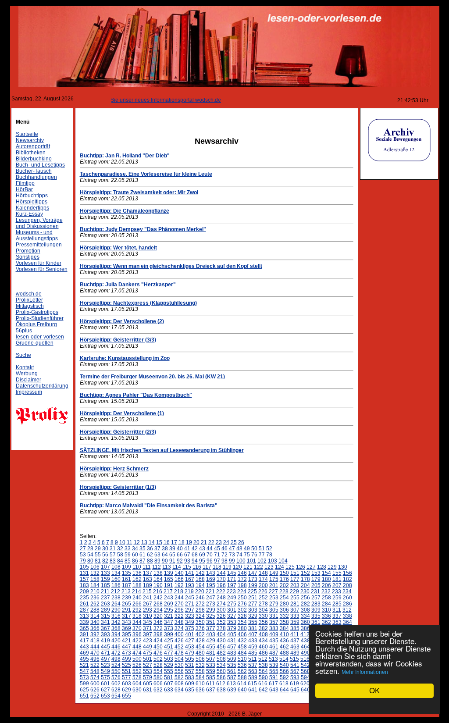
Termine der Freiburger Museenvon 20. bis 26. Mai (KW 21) (152, 377)
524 (116, 665)
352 (221, 622)
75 (247, 555)
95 (202, 561)
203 (294, 585)
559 (210, 671)
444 (95, 647)
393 (105, 634)
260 (347, 598)
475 (147, 653)
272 (200, 604)
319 (147, 616)
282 (305, 604)
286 (347, 604)
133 (105, 573)
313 (84, 616)
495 (84, 659)
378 (221, 628)
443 (84, 647)
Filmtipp (25, 183)
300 (221, 610)
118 (217, 567)
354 (242, 622)
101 (251, 561)
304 (263, 610)
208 (347, 585)
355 (252, 622)
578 (137, 677)
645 (294, 690)
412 (305, 634)
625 (84, 690)
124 (279, 567)
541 (294, 665)
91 (172, 561)
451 (168, 647)
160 (116, 579)
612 (220, 683)
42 (195, 548)
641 (252, 690)
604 (137, 683)
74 (239, 555)
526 (137, 665)
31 (113, 548)
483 (231, 653)
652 (95, 696)
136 (137, 573)
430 (221, 641)
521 (84, 665)
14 (152, 542)
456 (221, 647)
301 (231, 610)
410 (284, 634)
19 (189, 542)
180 (326, 579)
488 (284, 653)
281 (294, 604)
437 (294, 641)
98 (224, 561)
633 (168, 690)
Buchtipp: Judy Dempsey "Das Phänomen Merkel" (143, 229)
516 (305, 659)
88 (150, 561)
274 (221, 604)
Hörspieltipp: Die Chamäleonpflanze (124, 211)
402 (200, 634)
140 (179, 573)
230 (305, 591)
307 (294, 610)
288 (95, 610)
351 (210, 622)
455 (210, 647)
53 (83, 555)
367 (105, 628)
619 (294, 683)
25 (234, 542)
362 (326, 622)
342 (116, 622)
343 (126, 622)
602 (116, 683)
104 (283, 561)
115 (186, 567)
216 (157, 591)
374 (179, 628)
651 (84, 696)
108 (116, 567)
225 (252, 591)
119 (227, 567)
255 (294, 598)
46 (224, 548)
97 (217, 561)
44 (210, 548)
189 (147, 585)
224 (241, 591)
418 (95, 641)
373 (168, 628)
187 (126, 585)
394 (116, 634)
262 (95, 604)
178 (305, 579)
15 (159, 542)
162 (137, 579)
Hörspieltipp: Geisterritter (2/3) (118, 432)
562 (242, 671)
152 (305, 573)
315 (105, 616)
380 (242, 628)
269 (168, 604)
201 (273, 585)
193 (189, 585)
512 (262, 659)
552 (137, 671)
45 (217, 548)
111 (147, 567)
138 (158, 573)
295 (168, 610)
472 (116, 653)
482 (221, 653)
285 (337, 604)
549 (105, 671)
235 (84, 598)
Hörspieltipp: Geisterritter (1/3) (118, 487)
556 (179, 671)
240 (137, 598)
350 (200, 622)
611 (210, 683)
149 (273, 573)
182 (347, 579)
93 (187, 561)
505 (189, 659)
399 (168, 634)
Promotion (28, 251)
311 (336, 610)
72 (224, 555)
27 (83, 548)
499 (126, 659)
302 (242, 610)
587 (231, 677)
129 (332, 567)
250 (242, 598)
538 (263, 665)
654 (116, 696)
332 (284, 616)
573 (84, 677)
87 (142, 561)
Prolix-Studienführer (40, 318)
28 (90, 548)
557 (189, 671)
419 (105, 641)
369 (126, 628)
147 (252, 573)
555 (168, 671)
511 (252, 659)
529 (168, 665)
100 (241, 561)
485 (252, 653)
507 (210, 659)
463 (294, 647)
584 (200, 677)
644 (284, 690)
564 (263, 671)
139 (168, 573)
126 (300, 567)
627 (105, 690)
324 (200, 616)
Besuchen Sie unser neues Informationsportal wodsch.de (143, 100)
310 (326, 610)
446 (116, 647)
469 (84, 653)
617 (273, 683)
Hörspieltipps (31, 202)
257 (316, 598)
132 (95, 573)
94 (195, 561)
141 (189, 573)
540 (284, 665)
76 (254, 555)
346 (158, 622)
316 (116, 616)
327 (231, 616)
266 (137, 604)
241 (147, 598)
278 (263, 604)
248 (221, 598)
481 (210, 653)
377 (210, 628)
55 (98, 555)
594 (305, 677)
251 (252, 598)
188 (137, 585)
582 (179, 677)
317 (126, 616)
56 (105, 555)
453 (189, 647)
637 (210, 690)
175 (273, 579)
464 (305, 647)
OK (374, 691)
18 (181, 542)
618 (284, 683)
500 (137, 659)
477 (168, 653)
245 (189, 598)
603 (126, 683)
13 (144, 542)
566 (284, 671)
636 (200, 690)
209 (84, 591)
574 (95, 677)
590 (263, 677)
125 (290, 567)
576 (116, 677)
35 (142, 548)
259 (337, 598)
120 (237, 567)
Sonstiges (27, 257)
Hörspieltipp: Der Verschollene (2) (122, 321)
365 (84, 628)
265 (126, 604)
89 (157, 561)
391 (84, 634)
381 (252, 628)
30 (105, 548)
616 (262, 683)
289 (105, 610)
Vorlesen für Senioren (42, 269)
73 (232, 555)
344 (137, 622)
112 (156, 567)
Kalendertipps (32, 208)
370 (137, 628)
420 (116, 641)
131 (84, 573)
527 (147, 665)
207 (337, 585)
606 (158, 683)
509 (231, 659)
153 (316, 573)
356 (263, 622)
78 (269, 555)
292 (137, 610)
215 (147, 591)
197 (231, 585)
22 (211, 542)
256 (305, 598)
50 (254, 548)
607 (168, 683)
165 (168, 579)
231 (315, 591)
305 (273, 610)
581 (168, 677)
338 (347, 616)
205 (316, 585)
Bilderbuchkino (34, 159)
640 (242, 690)
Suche (23, 355)
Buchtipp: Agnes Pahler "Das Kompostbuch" (136, 395)
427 (189, 641)
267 (147, 604)
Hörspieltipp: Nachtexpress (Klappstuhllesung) (138, 303)
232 (326, 591)
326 (221, 616)
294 (158, 610)
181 (337, 579)
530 (179, 665)
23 (219, 542)
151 (294, 573)
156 (347, 573)
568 (305, 671)
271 (189, 604)
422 (137, 641)
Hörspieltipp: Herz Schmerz (114, 469)
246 (200, 598)
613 (231, 683)
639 (231, 690)
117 (207, 567)
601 (105, 683)
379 (231, 628)
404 (221, 634)
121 (248, 567)
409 (273, 634)
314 (95, 616)
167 (189, 579)
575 (105, 677)
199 (252, 585)
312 (347, 610)
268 (158, 604)
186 (116, 585)
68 (195, 555)
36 (150, 548)
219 (189, 591)
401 (189, 634)
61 (142, 555)
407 (252, 634)
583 (189, 677)
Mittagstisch (30, 306)
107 (105, 567)
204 (305, 585)
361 (316, 622)
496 (95, 659)
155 (337, 573)
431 (231, 641)
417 (84, 641)
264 (116, 604)
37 (157, 548)
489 (294, 653)
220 (199, 591)
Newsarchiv (30, 140)
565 (273, 671)
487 (273, 653)
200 (263, 585)
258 (326, 598)
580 (158, 677)
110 (136, 567)
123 (269, 567)
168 (200, 579)
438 (305, 641)
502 (158, 659)
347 (168, 622)
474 (137, 653)
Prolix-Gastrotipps (37, 312)
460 (263, 647)
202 (284, 585)
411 (294, 634)
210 (95, 591)
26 (241, 542)
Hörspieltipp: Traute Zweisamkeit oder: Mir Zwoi (139, 192)
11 (129, 542)
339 (84, 622)
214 (136, 591)
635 (189, 690)
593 (294, 677)
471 (105, 653)
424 (158, 641)
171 (231, 579)
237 (105, 598)
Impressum (29, 392)
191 (168, 585)
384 (284, 628)
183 (84, 585)
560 (221, 671)
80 (90, 561)
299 (210, 610)
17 (174, 542)
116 (196, 567)
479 (189, 653)
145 (231, 573)
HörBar (24, 189)
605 (147, 683)
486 (263, 653)
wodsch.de (29, 294)
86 (135, 561)
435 (273, 641)
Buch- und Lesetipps (40, 165)
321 (168, 616)
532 (200, 665)
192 (179, 585)
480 (200, 653)
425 (168, 641)
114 (176, 567)
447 (126, 647)
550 (116, 671)
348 (179, 622)
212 (115, 591)
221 (210, 591)
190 (158, 585)
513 (273, 659)
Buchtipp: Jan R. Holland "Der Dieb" (125, 156)
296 (179, 610)
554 (158, 671)
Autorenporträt (33, 146)
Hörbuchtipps (32, 195)
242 (158, 598)
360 (305, 622)
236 (95, 598)
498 (116, 659)
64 (165, 555)
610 (200, 683)
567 (294, 671)
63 (157, 555)
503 (168, 659)
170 (221, 579)
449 (147, 647)
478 (179, 653)
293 (147, 610)
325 (210, 616)
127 (311, 567)
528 (158, 665)
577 (126, 677)
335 (316, 616)
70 (210, 555)
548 (95, 671)
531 (189, 665)
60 (135, 555)
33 (128, 548)
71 (217, 555)
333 (294, 616)
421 (126, 641)
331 (273, 616)
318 (137, 616)
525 (126, 665)
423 (147, 641)
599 (84, 683)
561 (231, 671)
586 (221, 677)
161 (126, 579)
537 (252, 665)
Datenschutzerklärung (42, 386)
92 (180, 561)
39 (172, 548)
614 (241, 683)
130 (342, 567)
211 (105, 591)
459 (252, 647)
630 (137, 690)
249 (231, 598)
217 (168, 591)
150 (284, 573)
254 (284, 598)
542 (305, 665)
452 (179, 647)
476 (158, 653)
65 (172, 555)
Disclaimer (28, 380)
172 (242, 579)
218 (178, 591)
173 (252, 579)
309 (316, 610)
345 (147, 622)
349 (189, 622)
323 (189, 616)
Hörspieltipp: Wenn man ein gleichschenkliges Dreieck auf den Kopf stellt (171, 266)
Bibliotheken (31, 153)
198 (242, 585)
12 (137, 542)
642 (263, 690)
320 (158, 616)
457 (231, 647)
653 (105, 696)
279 (273, 604)
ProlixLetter (29, 300)
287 (84, 610)
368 (116, 628)
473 (126, 653)
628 (116, 690)
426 (179, 641)
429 (210, 641)
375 (189, 628)
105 (84, 567)
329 (252, 616)
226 (262, 591)
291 (126, 610)
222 (220, 591)
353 (231, 622)
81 (98, 561)
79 (83, 561)
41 (187, 548)
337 (337, 616)
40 (180, 548)
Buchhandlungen (36, 177)
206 (326, 585)
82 (105, 561)
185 (105, 585)
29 (98, 548)
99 (232, 561)
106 (95, 567)
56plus (24, 331)
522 (95, 665)
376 (200, 628)
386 (305, 628)
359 (294, 622)
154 (326, 573)
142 (200, 573)
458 (242, 647)
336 (326, 616)
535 (231, 665)
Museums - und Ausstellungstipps (37, 235)
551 (126, 671)
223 (231, 591)
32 (120, 548)
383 (273, 628)
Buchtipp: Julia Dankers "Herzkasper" (128, 284)
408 (263, 634)
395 (126, 634)
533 (210, 665)
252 (263, 598)
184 (95, 585)
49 (247, 548)
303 (252, 610)
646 (305, 690)
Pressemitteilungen (39, 245)
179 (316, 579)
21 (204, 542)
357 (273, 622)
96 (210, 561)
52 (269, 548)
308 (305, 610)
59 (128, 555)
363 (337, 622)
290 (116, 610)
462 (284, 647)
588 (242, 677)
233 (336, 591)
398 (158, 634)
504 (179, 659)
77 (262, 555)
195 (210, 585)
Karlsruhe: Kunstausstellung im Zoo (125, 358)
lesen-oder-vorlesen (40, 337)
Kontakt (25, 367)
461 (273, 647)
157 (84, 579)
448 (137, 647)
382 (263, 628)
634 (179, 690)
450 (158, 647)
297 (189, 610)
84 (120, 561)
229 (294, 591)
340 (95, 622)
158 (95, 579)
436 (284, 641)
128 (321, 567)
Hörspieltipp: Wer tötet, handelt (118, 248)
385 (294, 628)
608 (179, 683)
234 (347, 591)
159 (105, 579)
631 (147, 690)
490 (305, 653)
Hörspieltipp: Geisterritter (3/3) (118, 340)
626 (95, 690)
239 (126, 598)
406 (242, 634)
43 (202, 548)
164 (158, 579)
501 (147, 659)
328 (242, 616)
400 (179, 634)
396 (137, 634)
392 (95, 634)
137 (147, 573)
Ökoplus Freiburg (36, 324)
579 (147, 677)
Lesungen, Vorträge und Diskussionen (39, 223)
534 (221, 665)
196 (221, 585)
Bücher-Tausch (34, 171)
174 (263, 579)
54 (90, 555)
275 (231, 604)
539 (273, 665)
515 (294, 659)
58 (120, 555)
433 (252, 641)
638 (221, 690)
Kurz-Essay (29, 214)
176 (284, 579)
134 (116, 573)
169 (210, 579)
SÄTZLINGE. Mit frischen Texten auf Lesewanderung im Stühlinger (162, 450)
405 (231, 634)
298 (200, 610)
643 (273, 690)
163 (147, 579)
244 (179, 598)
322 (179, 616)
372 (158, 628)
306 (284, 610)
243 (168, 598)
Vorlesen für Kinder (38, 263)
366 (95, 628)
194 (200, 585)
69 (202, 555)
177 (294, 579)
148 (263, 573)
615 (252, 683)
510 (242, 659)
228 (284, 591)
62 (150, 555)
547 (84, 671)
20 (196, 542)
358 (284, 622)
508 (221, 659)
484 (242, 653)
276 (242, 604)
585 (210, 677)
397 (147, 634)
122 (258, 567)
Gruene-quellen (34, 343)
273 (210, 604)
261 (84, 604)
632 (158, 690)
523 (105, 665)
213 (126, 591)
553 (147, 671)
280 (284, 604)
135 (126, 573)
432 (242, 641)
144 (221, 573)
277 (252, 604)
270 (179, 604)
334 (305, 616)
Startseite (27, 134)
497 (105, 659)
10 (122, 542)
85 (128, 561)
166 (179, 579)
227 (273, 591)
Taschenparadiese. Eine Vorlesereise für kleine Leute (146, 174)
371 (147, 628)
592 (284, 677)
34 (135, 548)
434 (263, 641)
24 (226, 542)
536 (242, 665)
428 (200, 641)
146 (242, 573)
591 (273, 677)
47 (232, 548)
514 (284, 659)
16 (167, 542)
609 (189, 683)
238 (116, 598)
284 (326, 604)
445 (105, 647)
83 (113, 561)
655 (126, 696)
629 (126, 690)
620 (305, 683)
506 (200, 659)
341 (105, 622)
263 (105, 604)
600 (95, 683)
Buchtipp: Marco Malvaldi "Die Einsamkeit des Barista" (148, 505)
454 (200, 647)
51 (262, 548)
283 (316, 604)
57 (113, 555)
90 (165, 561)
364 (347, 622)
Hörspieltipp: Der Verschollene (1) (122, 413)
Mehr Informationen (365, 672)
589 (252, 677)
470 (95, 653)
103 (272, 561)
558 (200, 671)
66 (180, 555)
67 (187, 555)
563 (252, 671)
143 (210, 573)
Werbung (27, 373)
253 (273, 598)
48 (239, 548)
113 (166, 567)
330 (263, 616)
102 (262, 561)
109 (126, 567)
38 (165, 548)
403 (210, 634)
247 (210, 598)
